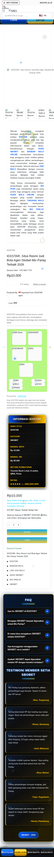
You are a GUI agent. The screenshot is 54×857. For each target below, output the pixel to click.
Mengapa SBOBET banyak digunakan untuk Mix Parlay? (25, 622)
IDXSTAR (23, 137)
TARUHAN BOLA (35, 200)
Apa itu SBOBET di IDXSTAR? (22, 611)
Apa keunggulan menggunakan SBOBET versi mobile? (22, 648)
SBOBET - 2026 (28, 835)
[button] (45, 37)
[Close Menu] (3, 11)
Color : (13, 303)
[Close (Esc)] (3, 846)
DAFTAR (40, 20)
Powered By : (12, 294)
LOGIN (13, 20)
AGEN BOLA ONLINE (22, 195)
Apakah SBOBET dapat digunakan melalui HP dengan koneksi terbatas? (25, 661)
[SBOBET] (13, 11)
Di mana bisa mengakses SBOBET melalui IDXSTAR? (24, 635)
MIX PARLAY (36, 209)
